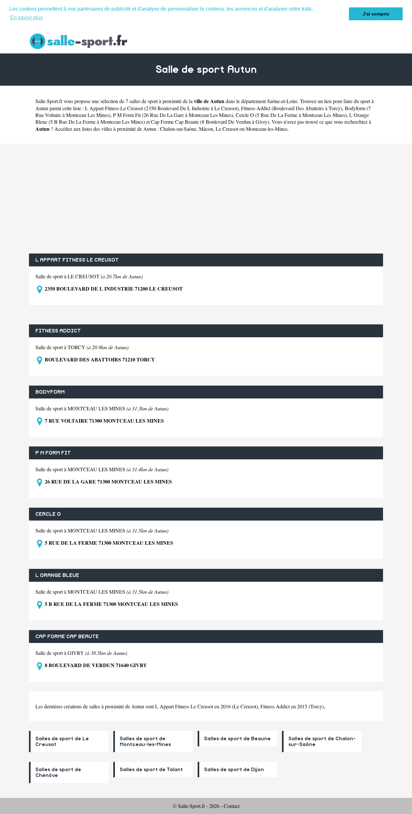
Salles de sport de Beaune (237, 738)
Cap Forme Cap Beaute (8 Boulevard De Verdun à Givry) (210, 121)
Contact (231, 805)
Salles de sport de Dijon (234, 769)
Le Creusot (227, 128)
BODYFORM (50, 392)
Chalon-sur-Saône (178, 128)
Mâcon (206, 128)
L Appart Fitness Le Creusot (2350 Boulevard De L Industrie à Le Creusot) (162, 108)
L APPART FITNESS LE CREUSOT (77, 260)
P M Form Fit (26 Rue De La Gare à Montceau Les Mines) (173, 114)
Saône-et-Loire (282, 101)
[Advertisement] (206, 199)
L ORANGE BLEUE (57, 575)
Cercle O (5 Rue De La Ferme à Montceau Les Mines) (291, 114)
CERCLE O (48, 514)
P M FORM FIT (53, 452)
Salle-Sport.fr (48, 101)
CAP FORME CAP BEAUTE (67, 636)
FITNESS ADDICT (58, 330)
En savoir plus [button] (26, 17)
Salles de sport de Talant (151, 769)
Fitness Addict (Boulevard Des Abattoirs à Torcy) (291, 108)
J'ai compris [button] (376, 13)
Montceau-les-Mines (266, 128)
